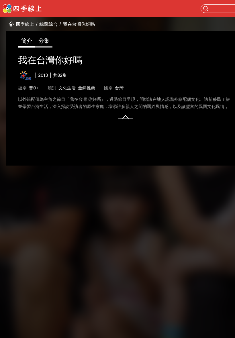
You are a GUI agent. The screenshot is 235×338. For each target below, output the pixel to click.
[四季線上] (22, 8)
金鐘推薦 (86, 88)
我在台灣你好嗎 (79, 24)
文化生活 (67, 88)
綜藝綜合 (48, 24)
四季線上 (25, 24)
